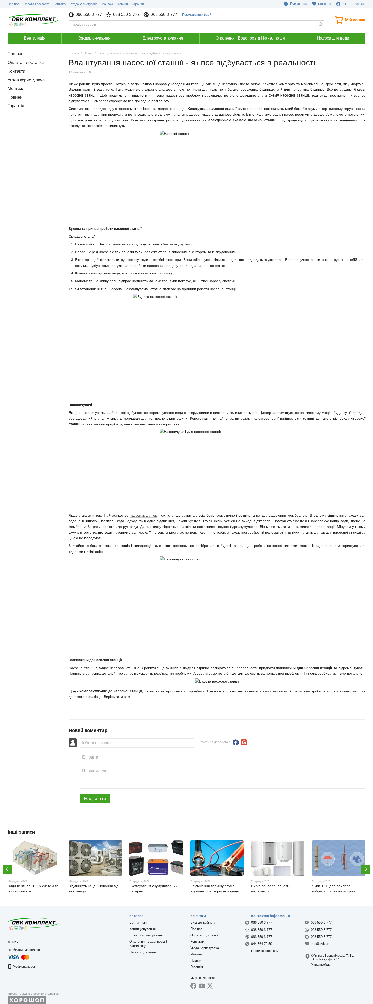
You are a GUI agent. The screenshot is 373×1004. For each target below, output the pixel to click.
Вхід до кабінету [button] (203, 922)
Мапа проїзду (320, 965)
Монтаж (107, 4)
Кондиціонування (94, 38)
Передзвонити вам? (196, 14)
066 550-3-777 (89, 15)
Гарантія (138, 4)
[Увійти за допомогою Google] (244, 742)
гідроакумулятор (143, 515)
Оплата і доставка (36, 4)
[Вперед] (365, 869)
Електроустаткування (163, 38)
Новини (122, 4)
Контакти (60, 4)
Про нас (13, 4)
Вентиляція (34, 38)
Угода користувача (84, 4)
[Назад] (7, 869)
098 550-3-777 (126, 15)
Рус (356, 3)
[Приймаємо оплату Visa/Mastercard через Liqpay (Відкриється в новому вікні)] (19, 957)
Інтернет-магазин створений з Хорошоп (33, 993)
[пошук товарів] (321, 24)
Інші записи (21, 832)
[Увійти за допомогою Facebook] (236, 742)
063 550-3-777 (164, 15)
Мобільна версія (24, 966)
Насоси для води (333, 38)
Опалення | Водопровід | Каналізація (250, 38)
